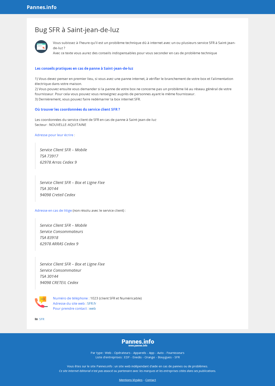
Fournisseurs (175, 353)
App (151, 353)
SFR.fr (91, 303)
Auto (160, 353)
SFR (41, 319)
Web (108, 353)
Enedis (137, 357)
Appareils (139, 353)
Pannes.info (42, 7)
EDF (127, 357)
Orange (150, 357)
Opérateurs (122, 353)
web (92, 308)
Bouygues (165, 357)
